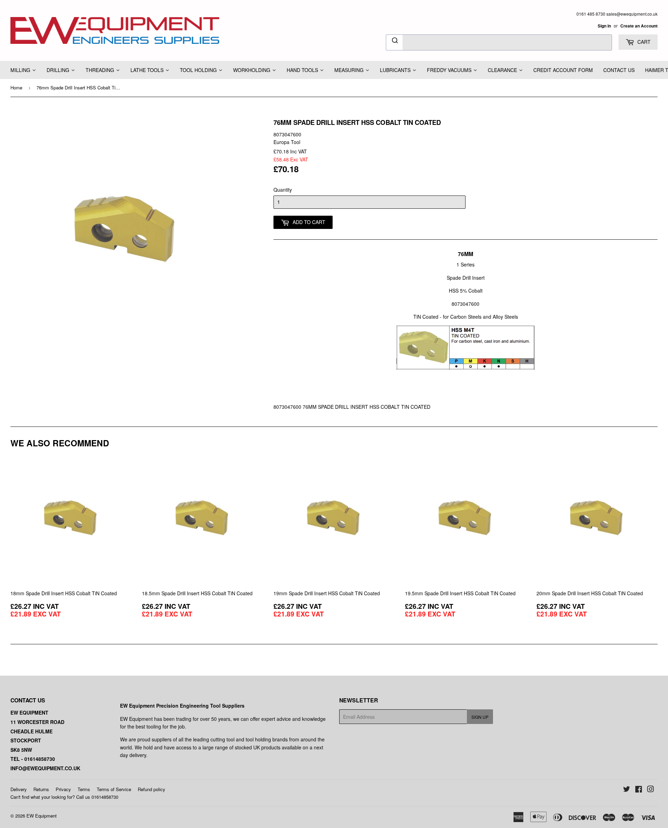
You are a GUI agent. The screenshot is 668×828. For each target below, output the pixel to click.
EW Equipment (41, 815)
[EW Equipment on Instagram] (650, 789)
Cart (643, 41)
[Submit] (394, 41)
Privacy (63, 789)
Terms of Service (114, 789)
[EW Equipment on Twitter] (626, 789)
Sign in (604, 26)
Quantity (282, 189)
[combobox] (499, 42)
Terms (84, 789)
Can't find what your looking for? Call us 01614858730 (64, 797)
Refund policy (151, 789)
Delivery (18, 789)
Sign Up (479, 717)
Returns (41, 789)
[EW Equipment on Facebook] (638, 789)
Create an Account (639, 26)
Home (16, 87)
